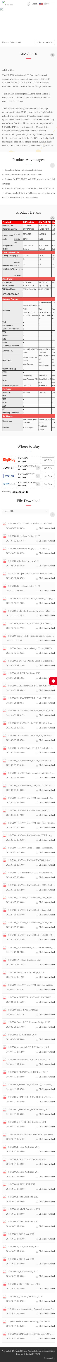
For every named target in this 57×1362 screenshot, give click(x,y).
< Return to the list (45, 42)
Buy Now (48, 460)
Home (4, 42)
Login (34, 4)
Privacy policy (49, 1358)
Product (12, 42)
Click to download (47, 528)
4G (19, 42)
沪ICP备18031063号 (32, 1354)
